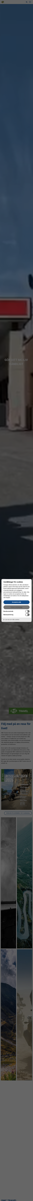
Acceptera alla (16, 602)
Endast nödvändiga (16, 607)
